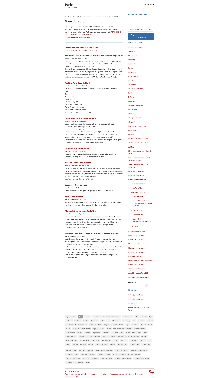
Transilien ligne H (76, 34)
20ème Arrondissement (136, 269)
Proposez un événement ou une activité (141, 36)
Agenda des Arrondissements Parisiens (106, 317)
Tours (98, 344)
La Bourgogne (134, 344)
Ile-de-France (127, 317)
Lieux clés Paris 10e (100, 16)
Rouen (68, 329)
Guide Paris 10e (136, 188)
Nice (108, 321)
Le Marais (131, 147)
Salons (130, 68)
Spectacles (132, 64)
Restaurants (132, 109)
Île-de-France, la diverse (104, 350)
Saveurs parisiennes (135, 105)
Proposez (124, 340)
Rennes (143, 325)
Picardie (83, 344)
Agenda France (71, 317)
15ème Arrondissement (136, 248)
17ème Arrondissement (136, 256)
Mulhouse (135, 325)
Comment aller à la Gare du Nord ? (80, 118)
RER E (67, 34)
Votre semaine (133, 76)
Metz (149, 340)
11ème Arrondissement (136, 231)
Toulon (128, 329)
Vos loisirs (132, 72)
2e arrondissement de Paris (138, 143)
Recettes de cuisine (109, 336)
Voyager (144, 336)
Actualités (69, 325)
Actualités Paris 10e (137, 184)
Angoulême (96, 333)
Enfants (131, 97)
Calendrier (132, 85)
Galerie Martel (138, 215)
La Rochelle (146, 344)
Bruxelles (96, 340)
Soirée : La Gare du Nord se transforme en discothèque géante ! (94, 55)
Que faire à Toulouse (88, 354)
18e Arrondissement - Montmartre (140, 260)
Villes (103, 321)
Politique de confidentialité (98, 374)
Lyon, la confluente (121, 350)
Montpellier (116, 321)
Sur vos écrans (118, 329)
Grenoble (92, 325)
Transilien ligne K (91, 34)
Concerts (131, 51)
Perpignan (141, 321)
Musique (150, 321)
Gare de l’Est (137, 211)
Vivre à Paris (132, 122)
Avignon (114, 325)
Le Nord (87, 317)
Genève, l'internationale (122, 358)
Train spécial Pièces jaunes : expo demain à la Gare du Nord (92, 233)
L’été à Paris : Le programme (138, 277)
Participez (134, 226)
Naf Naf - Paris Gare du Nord (78, 163)
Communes (95, 321)
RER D (118, 32)
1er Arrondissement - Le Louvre (139, 138)
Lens (121, 333)
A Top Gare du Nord (135, 295)
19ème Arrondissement (136, 265)
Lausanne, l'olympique (141, 358)
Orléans (75, 344)
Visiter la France (85, 340)
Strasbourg (126, 321)
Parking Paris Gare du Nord (77, 83)
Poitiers (91, 344)
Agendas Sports (98, 329)
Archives (131, 134)
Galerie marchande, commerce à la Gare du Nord (143, 203)
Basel (88, 362)
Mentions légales (81, 374)
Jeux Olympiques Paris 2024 (138, 273)
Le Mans (115, 333)
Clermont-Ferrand (139, 329)
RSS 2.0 (75, 376)
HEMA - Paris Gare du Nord (77, 148)
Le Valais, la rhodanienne (75, 362)
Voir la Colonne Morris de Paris (140, 29)
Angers (106, 325)
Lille (134, 321)
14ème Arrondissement (136, 244)
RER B (113, 32)
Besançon (105, 333)
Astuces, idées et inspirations (128, 336)
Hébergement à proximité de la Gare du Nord (82, 48)
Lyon (151, 317)
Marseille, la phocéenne (139, 350)
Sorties (130, 93)
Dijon (127, 325)
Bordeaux (77, 321)
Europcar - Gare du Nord (76, 185)
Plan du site (69, 374)
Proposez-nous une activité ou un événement (126, 374)
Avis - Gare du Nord (74, 197)
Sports (130, 80)
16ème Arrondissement (136, 252)
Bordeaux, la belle (104, 354)
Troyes (104, 344)
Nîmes (121, 325)
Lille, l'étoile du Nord (73, 358)
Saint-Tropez (70, 333)
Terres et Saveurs (93, 336)
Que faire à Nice (106, 358)
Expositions (132, 55)
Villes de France (71, 340)
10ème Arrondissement (84, 16)
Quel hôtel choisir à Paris (137, 126)
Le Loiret (112, 344)
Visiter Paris (132, 101)
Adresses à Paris (134, 130)
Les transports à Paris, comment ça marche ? (82, 50)
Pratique (131, 114)
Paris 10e (131, 303)
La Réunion (133, 340)
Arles (100, 325)
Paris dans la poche (135, 47)
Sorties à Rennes (134, 354)
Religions (82, 336)
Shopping (131, 60)
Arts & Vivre (136, 333)
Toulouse (69, 321)
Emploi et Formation (135, 89)
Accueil (67, 16)
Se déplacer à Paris (135, 118)
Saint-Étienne (86, 329)
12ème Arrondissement (136, 235)
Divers (109, 329)
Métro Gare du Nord (135, 299)
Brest (150, 325)
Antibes (79, 333)
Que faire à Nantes (119, 354)
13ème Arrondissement (136, 240)
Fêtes (137, 317)
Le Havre (75, 329)
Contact (68, 376)
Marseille (144, 317)
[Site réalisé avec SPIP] (151, 372)
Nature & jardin (71, 336)
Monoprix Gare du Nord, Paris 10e (80, 211)
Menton (87, 333)
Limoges (143, 340)
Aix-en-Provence (81, 325)
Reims (128, 333)
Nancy (68, 344)
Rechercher (106, 340)
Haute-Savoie (122, 344)
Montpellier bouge (72, 354)
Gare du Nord (138, 196)
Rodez (145, 333)
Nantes (85, 321)
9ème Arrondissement (136, 175)
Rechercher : (133, 282)
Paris (69, 4)
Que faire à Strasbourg (90, 358)
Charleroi (115, 340)
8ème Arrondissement (136, 171)
